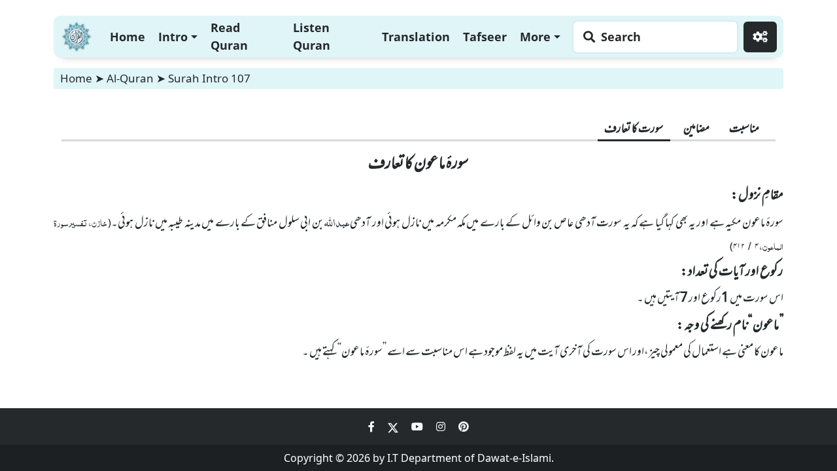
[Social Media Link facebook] (372, 426)
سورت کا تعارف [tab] (634, 129)
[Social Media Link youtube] (418, 426)
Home (127, 36)
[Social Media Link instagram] (442, 426)
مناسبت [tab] (744, 129)
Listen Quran (311, 36)
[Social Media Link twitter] (394, 426)
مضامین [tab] (696, 129)
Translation (416, 36)
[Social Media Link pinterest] (463, 426)
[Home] (76, 35)
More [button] (535, 36)
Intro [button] (173, 36)
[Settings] (760, 37)
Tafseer (485, 36)
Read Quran (229, 36)
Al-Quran (130, 78)
